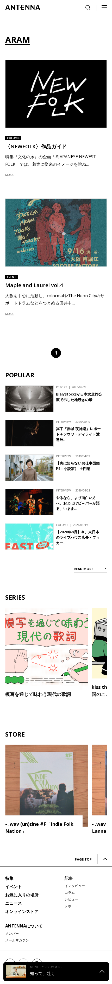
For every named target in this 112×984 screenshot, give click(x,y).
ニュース (13, 903)
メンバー (12, 933)
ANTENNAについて (24, 926)
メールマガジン (17, 940)
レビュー (71, 899)
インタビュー (75, 885)
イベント (13, 886)
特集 (9, 878)
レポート (71, 906)
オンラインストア (22, 911)
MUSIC (9, 175)
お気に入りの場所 (22, 895)
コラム (70, 892)
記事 (69, 878)
